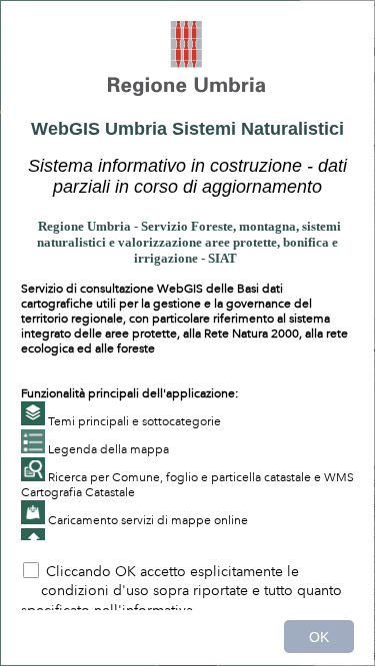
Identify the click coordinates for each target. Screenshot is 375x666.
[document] (187, 280)
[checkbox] (187, 585)
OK (319, 637)
